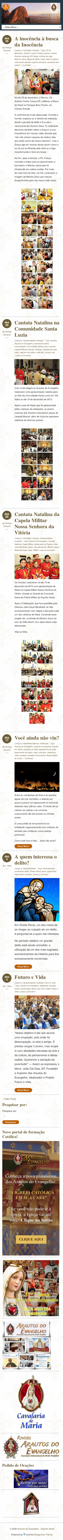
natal (42, 59)
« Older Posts (9, 1098)
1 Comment (26, 65)
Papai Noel (19, 874)
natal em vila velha (27, 352)
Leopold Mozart (21, 349)
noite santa (19, 62)
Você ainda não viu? (37, 737)
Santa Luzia (50, 352)
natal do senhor (51, 59)
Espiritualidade (29, 868)
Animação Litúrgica (31, 50)
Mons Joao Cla (37, 988)
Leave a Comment (23, 355)
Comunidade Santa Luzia (37, 346)
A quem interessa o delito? (36, 859)
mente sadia (25, 988)
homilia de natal (45, 56)
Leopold (51, 346)
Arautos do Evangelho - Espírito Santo (35, 1528)
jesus (30, 547)
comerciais (19, 871)
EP (31, 56)
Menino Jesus (20, 59)
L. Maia (8, 865)
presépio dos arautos (36, 755)
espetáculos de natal (47, 749)
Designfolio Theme (43, 1534)
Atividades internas (31, 743)
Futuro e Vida (30, 977)
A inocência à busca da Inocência (36, 41)
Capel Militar (27, 544)
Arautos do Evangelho (24, 343)
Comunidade (20, 346)
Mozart (31, 349)
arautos (47, 53)
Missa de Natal (33, 59)
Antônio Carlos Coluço (33, 53)
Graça (35, 56)
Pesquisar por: (9, 1110)
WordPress (24, 1534)
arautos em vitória (41, 343)
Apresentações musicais (33, 340)
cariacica (25, 56)
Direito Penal (35, 871)
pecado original (31, 62)
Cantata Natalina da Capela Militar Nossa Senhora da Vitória (37, 523)
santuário (42, 62)
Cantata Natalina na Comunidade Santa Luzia (37, 328)
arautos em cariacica (42, 746)
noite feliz (40, 352)
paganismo (51, 871)
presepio (23, 755)
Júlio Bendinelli (40, 547)
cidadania (44, 985)
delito (26, 871)
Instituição (44, 743)
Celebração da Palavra (43, 544)
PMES (35, 550)
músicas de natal (50, 349)
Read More (23, 846)
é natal (35, 749)
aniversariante (49, 868)
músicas (38, 349)
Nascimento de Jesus (23, 752)
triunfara (28, 874)
